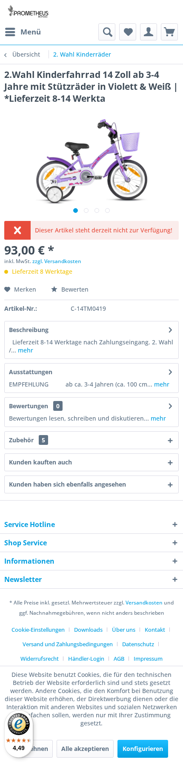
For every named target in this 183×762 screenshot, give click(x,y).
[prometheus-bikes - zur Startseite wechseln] (29, 11)
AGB (119, 658)
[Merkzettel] (127, 31)
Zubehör (27, 440)
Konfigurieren (143, 749)
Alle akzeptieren (85, 749)
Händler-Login (86, 658)
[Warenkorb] (169, 31)
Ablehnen (34, 749)
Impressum (148, 658)
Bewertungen (28, 406)
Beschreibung (29, 330)
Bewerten (74, 289)
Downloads (88, 629)
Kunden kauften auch (40, 462)
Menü (30, 32)
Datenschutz (138, 644)
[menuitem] (22, 31)
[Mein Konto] (148, 31)
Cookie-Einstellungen (38, 629)
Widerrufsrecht (39, 658)
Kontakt (155, 629)
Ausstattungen (30, 372)
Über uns (123, 629)
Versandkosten (144, 602)
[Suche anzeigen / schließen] (106, 31)
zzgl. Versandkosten (56, 261)
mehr (24, 350)
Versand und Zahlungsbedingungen (68, 644)
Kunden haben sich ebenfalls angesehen (67, 484)
